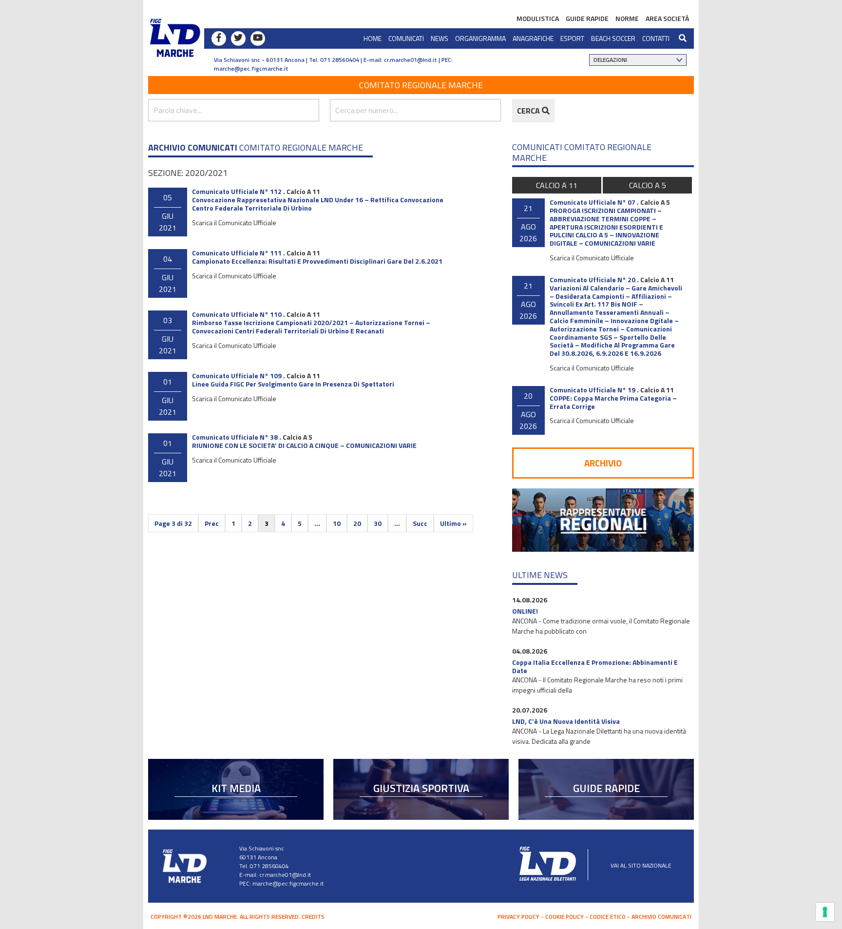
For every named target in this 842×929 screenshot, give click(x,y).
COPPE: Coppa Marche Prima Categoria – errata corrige (613, 402)
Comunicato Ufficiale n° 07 (592, 202)
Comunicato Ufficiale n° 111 (237, 253)
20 (357, 523)
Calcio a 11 (303, 191)
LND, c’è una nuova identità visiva (566, 721)
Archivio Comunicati (661, 916)
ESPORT (572, 38)
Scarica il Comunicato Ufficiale (234, 222)
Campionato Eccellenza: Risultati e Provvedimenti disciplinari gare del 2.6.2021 (317, 261)
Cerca (529, 110)
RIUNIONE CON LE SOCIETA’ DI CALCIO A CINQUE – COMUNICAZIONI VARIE (304, 445)
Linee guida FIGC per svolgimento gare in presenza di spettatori (293, 384)
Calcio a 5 (297, 437)
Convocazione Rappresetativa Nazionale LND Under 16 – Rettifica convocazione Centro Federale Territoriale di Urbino (317, 203)
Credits (313, 916)
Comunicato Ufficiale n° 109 (237, 375)
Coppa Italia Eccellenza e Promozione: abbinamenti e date (595, 666)
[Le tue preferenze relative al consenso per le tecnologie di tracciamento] (825, 912)
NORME (627, 18)
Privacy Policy (518, 916)
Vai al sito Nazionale (641, 865)
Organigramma (480, 38)
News (439, 38)
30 (378, 523)
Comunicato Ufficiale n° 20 (592, 279)
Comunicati (406, 38)
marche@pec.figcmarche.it (251, 68)
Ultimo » (453, 523)
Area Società (667, 18)
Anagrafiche (533, 38)
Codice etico (608, 916)
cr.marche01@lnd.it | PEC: (418, 59)
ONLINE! (525, 611)
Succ (420, 523)
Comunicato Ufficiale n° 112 (237, 191)
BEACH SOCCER (613, 38)
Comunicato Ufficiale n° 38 (235, 437)
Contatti (656, 38)
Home (373, 38)
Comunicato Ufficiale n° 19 (592, 390)
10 (337, 523)
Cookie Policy (564, 916)
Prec (212, 523)
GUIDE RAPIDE (587, 18)
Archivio (603, 463)
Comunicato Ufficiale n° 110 (237, 314)
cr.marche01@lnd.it (285, 874)
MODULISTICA (538, 18)
